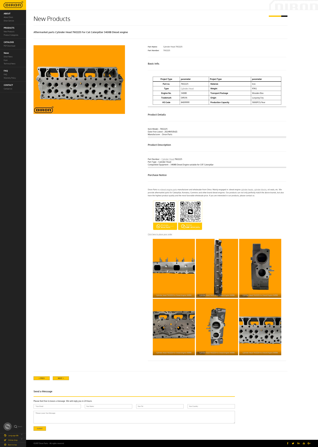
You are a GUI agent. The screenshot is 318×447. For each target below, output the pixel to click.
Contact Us (8, 89)
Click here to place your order (160, 234)
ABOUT (7, 13)
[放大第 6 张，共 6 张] (278, 302)
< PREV (42, 378)
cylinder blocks (260, 189)
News (6, 53)
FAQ (6, 71)
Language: (13, 435)
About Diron (8, 17)
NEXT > (61, 378)
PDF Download (9, 46)
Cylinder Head (187, 88)
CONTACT (8, 85)
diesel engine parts (169, 189)
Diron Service (9, 21)
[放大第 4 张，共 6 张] (191, 302)
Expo (6, 60)
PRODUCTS (9, 28)
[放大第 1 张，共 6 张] (191, 242)
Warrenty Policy (10, 78)
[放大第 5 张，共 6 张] (235, 302)
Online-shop (13, 440)
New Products (9, 31)
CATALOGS (9, 42)
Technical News (9, 64)
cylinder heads (247, 189)
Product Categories (11, 35)
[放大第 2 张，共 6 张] (235, 242)
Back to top (12, 445)
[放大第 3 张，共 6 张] (278, 242)
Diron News (8, 57)
